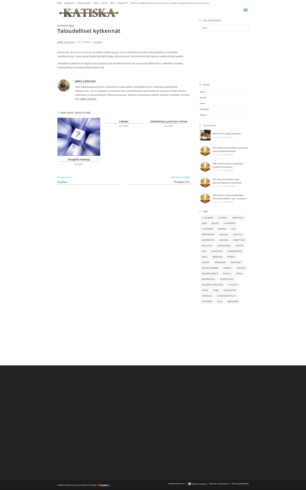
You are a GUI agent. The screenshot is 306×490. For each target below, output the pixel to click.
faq (233, 229)
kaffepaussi (208, 240)
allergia (222, 217)
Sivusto (96, 3)
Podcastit (204, 109)
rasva (239, 273)
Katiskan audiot (84, 3)
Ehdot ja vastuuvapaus (219, 483)
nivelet (206, 262)
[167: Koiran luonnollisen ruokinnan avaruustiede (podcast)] (205, 151)
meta (71, 25)
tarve (205, 290)
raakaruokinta (210, 273)
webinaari (232, 301)
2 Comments (227, 137)
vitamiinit (207, 301)
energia (222, 229)
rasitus (227, 273)
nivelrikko (220, 262)
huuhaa (223, 234)
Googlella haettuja (79, 159)
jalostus (237, 234)
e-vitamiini (207, 229)
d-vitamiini (229, 223)
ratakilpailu (208, 279)
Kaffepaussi (69, 3)
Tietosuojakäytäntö (240, 483)
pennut (227, 268)
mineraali (217, 256)
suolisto (233, 284)
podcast (241, 268)
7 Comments (229, 186)
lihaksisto (216, 251)
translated (230, 290)
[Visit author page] (63, 85)
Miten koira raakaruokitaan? (227, 133)
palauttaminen (210, 268)
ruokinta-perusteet (212, 284)
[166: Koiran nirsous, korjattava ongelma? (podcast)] (205, 166)
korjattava (239, 240)
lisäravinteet (234, 251)
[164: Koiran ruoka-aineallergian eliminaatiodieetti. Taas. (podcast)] (205, 198)
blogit (215, 223)
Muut (112, 3)
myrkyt (231, 256)
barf (204, 223)
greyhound (208, 234)
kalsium (223, 240)
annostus (237, 217)
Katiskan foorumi (175, 483)
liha (204, 251)
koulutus (207, 245)
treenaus (207, 296)
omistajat (236, 262)
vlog (219, 301)
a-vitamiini (207, 217)
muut (202, 103)
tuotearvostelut (226, 296)
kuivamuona (224, 245)
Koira (59, 3)
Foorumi (121, 3)
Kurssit (105, 3)
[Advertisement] (224, 57)
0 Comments (228, 154)
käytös (239, 245)
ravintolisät (227, 279)
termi (216, 290)
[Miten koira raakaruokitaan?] (205, 135)
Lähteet (123, 121)
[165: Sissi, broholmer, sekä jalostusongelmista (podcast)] (205, 182)
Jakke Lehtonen (66, 42)
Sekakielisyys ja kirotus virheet (168, 121)
